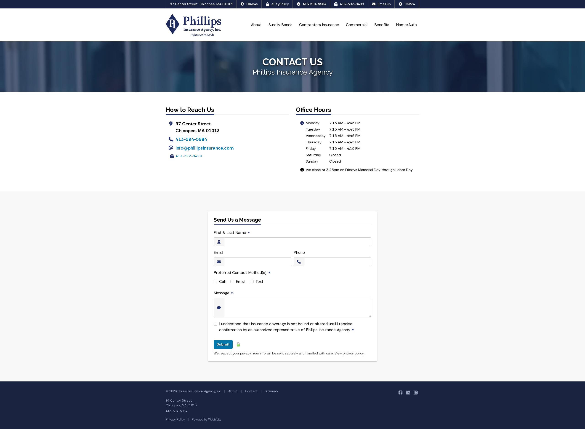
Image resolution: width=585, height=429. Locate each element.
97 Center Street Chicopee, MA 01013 (181, 402)
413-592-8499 (352, 4)
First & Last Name (232, 232)
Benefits (381, 24)
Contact (251, 391)
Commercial (356, 24)
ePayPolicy (280, 4)
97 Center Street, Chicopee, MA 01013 (201, 4)
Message (224, 292)
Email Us (384, 4)
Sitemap (271, 391)
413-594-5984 (314, 4)
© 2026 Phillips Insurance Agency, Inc (193, 391)
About (256, 24)
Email (218, 252)
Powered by (206, 419)
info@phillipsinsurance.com (205, 148)
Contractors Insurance (319, 24)
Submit (223, 344)
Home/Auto (406, 24)
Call (222, 281)
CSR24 (409, 4)
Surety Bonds (280, 24)
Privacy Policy (175, 419)
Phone (299, 252)
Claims (252, 4)
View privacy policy (349, 353)
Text (259, 281)
